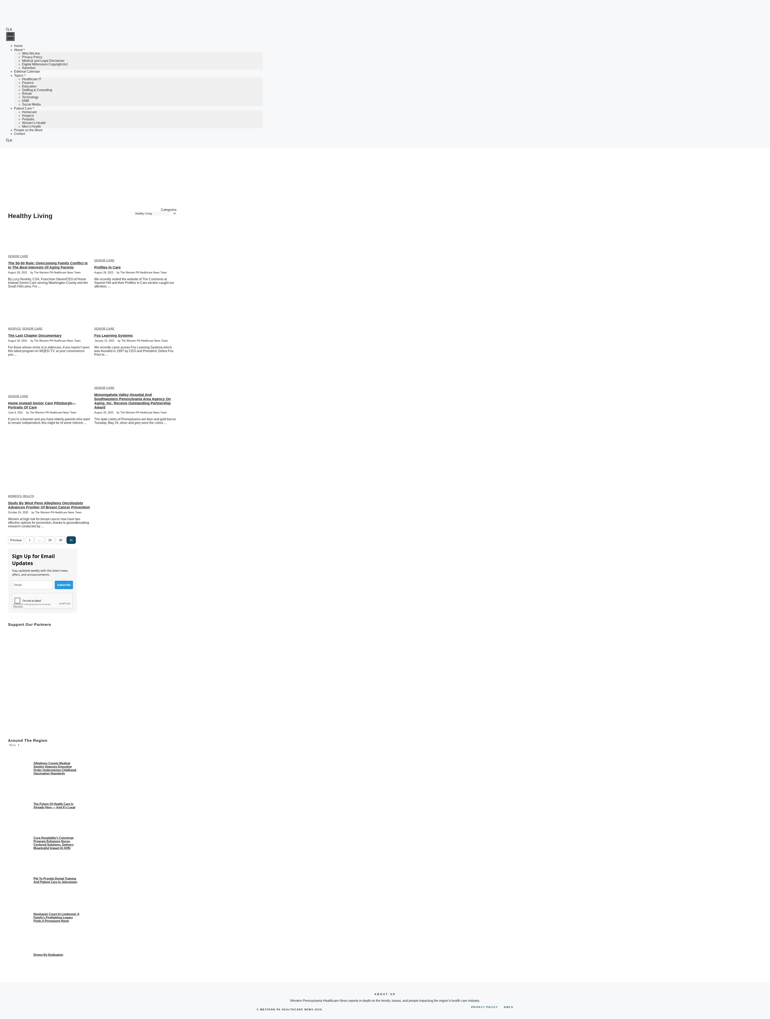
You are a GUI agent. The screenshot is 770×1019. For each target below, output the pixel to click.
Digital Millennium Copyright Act (45, 64)
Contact (19, 133)
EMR (25, 101)
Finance (28, 82)
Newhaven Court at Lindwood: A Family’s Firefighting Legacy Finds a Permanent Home (56, 917)
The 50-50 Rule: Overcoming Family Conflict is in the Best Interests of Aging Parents (48, 265)
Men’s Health (31, 126)
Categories (168, 209)
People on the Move (28, 130)
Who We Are (31, 53)
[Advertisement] (385, 178)
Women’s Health (34, 123)
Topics (18, 75)
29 (50, 540)
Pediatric (28, 119)
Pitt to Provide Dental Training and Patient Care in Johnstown (55, 880)
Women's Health (21, 496)
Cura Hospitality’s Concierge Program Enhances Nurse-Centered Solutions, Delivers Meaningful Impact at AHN (53, 843)
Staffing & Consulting (37, 90)
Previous (16, 540)
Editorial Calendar (27, 71)
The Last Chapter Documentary (35, 336)
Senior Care (18, 256)
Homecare (29, 112)
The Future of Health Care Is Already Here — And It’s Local (54, 805)
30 (60, 540)
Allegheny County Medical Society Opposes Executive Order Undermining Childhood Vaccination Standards (54, 768)
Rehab (27, 93)
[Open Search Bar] (9, 30)
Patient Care (23, 108)
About (18, 50)
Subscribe (64, 585)
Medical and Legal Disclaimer (43, 60)
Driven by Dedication (48, 954)
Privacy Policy (32, 57)
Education (29, 86)
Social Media (31, 104)
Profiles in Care (107, 267)
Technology (30, 97)
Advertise (28, 68)
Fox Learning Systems (113, 336)
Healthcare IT (31, 79)
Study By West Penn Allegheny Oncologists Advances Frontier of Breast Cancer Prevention (49, 505)
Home (18, 46)
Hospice (28, 115)
